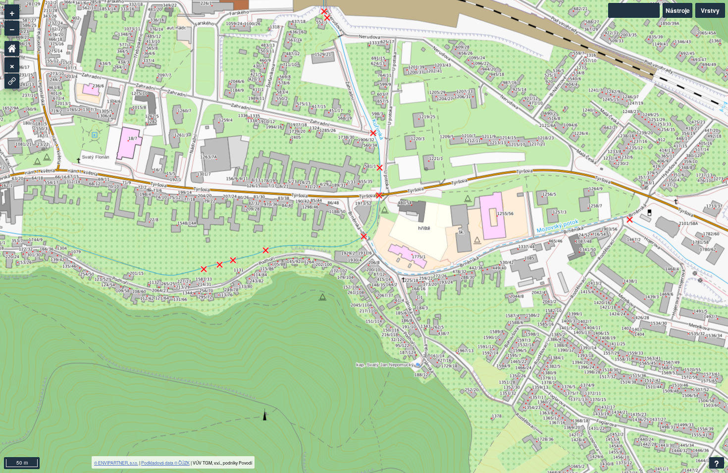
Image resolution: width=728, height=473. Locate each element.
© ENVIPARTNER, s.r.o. (116, 463)
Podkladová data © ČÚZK (165, 463)
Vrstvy (710, 10)
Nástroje (678, 10)
